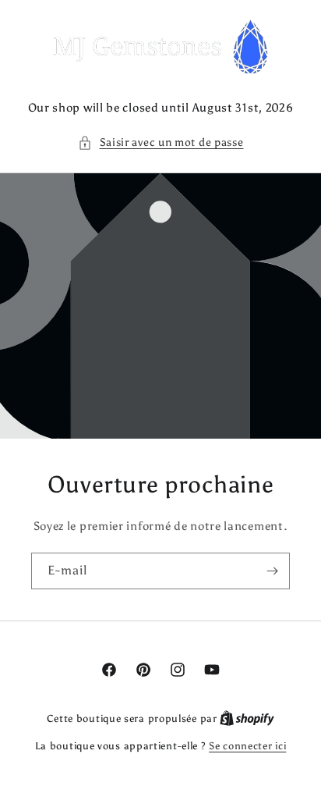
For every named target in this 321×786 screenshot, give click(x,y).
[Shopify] (247, 718)
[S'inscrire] (272, 571)
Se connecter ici (247, 746)
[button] (161, 142)
